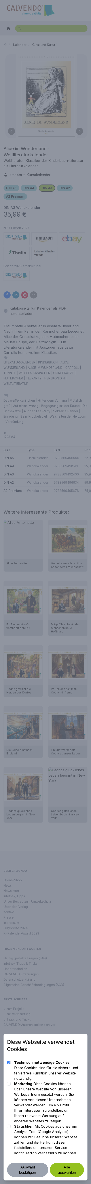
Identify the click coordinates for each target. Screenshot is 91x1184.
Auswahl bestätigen (27, 1170)
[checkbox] (9, 1062)
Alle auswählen (67, 1170)
